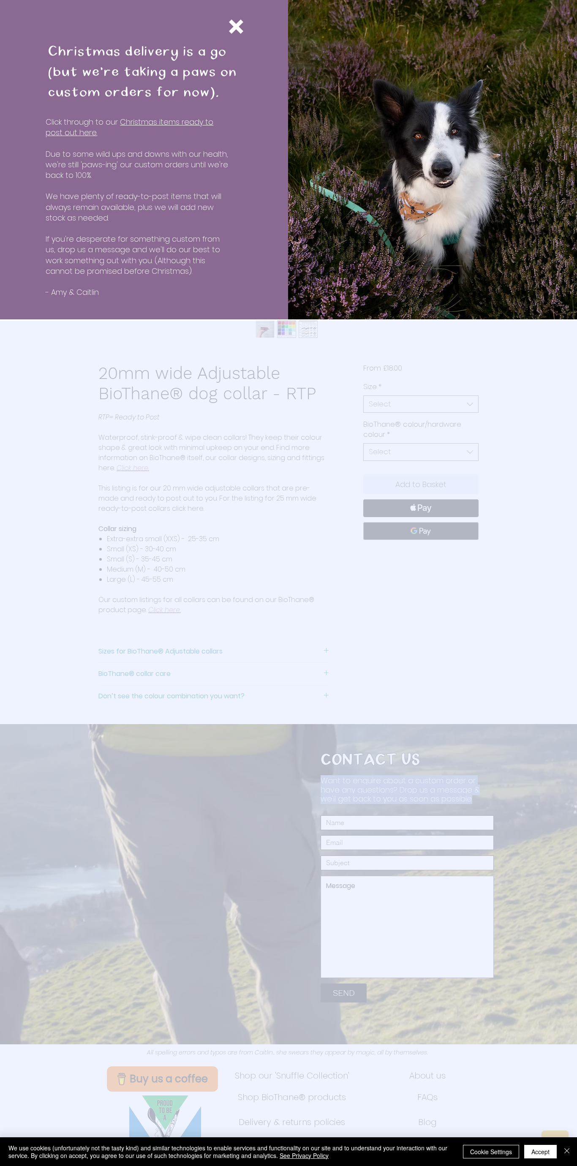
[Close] (567, 1151)
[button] (236, 26)
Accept (540, 1151)
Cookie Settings (491, 1151)
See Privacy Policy (304, 1155)
